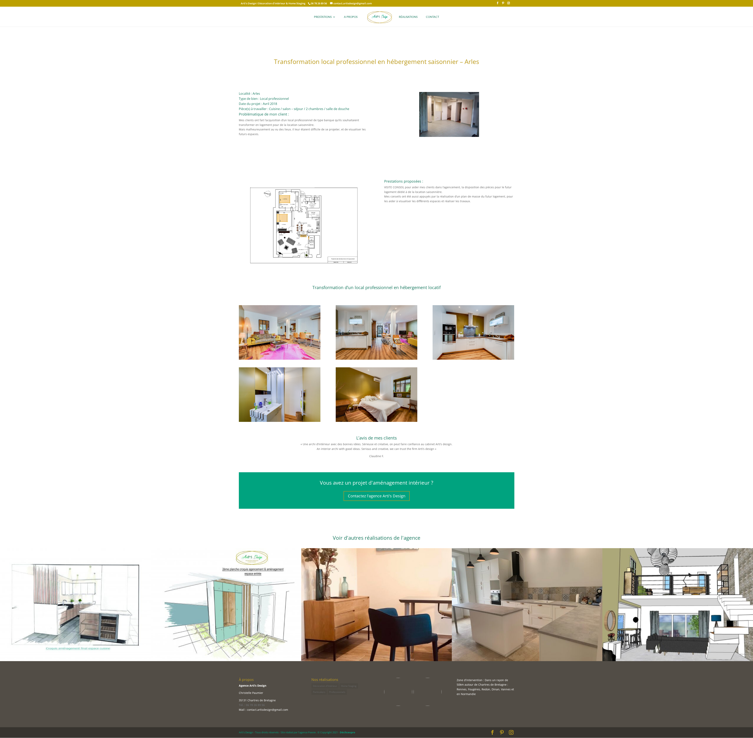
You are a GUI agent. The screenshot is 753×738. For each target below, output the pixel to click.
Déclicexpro (347, 732)
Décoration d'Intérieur (325, 686)
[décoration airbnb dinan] (376, 422)
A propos (350, 16)
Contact (432, 16)
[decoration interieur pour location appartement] (376, 359)
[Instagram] (508, 4)
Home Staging (348, 686)
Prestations (323, 16)
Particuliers (319, 692)
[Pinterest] (503, 4)
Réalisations (408, 16)
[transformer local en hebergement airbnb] (473, 359)
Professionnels (337, 692)
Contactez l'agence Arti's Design (376, 496)
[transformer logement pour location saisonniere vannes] (449, 137)
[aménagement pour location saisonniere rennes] (280, 422)
